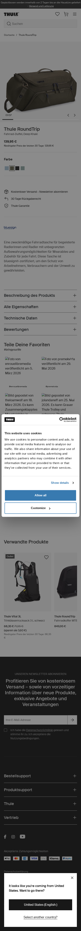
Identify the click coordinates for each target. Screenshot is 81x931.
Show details (60, 482)
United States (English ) (40, 905)
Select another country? (40, 917)
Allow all (40, 495)
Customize (38, 508)
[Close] (72, 877)
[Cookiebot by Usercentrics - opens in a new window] (59, 419)
